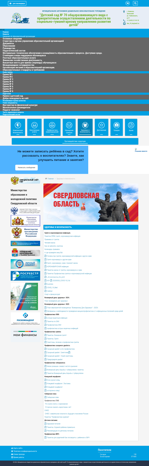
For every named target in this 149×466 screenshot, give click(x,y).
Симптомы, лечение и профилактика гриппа (63, 342)
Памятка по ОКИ (53, 321)
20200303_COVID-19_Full (61, 281)
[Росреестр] (25, 276)
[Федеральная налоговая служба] (25, 264)
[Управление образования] (25, 252)
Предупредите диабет (55, 359)
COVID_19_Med (52, 288)
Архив (131, 130)
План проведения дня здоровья (56, 301)
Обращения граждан (69, 131)
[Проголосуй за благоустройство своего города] (24, 296)
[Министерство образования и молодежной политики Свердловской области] (25, 221)
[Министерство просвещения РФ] (25, 232)
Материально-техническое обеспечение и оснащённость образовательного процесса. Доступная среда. (52, 53)
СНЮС (47, 410)
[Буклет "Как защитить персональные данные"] (25, 319)
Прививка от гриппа (52, 239)
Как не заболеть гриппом (54, 246)
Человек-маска (50, 243)
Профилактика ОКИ (54, 325)
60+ (48, 281)
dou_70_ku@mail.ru (133, 23)
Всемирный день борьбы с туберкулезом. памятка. (65, 370)
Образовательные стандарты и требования (23, 70)
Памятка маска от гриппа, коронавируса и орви (64, 270)
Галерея (117, 130)
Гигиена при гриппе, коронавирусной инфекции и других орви (69, 256)
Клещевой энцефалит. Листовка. (59, 383)
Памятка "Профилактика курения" (57, 417)
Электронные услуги (34, 131)
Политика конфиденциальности (25, 451)
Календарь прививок (52, 249)
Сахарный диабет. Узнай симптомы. (60, 356)
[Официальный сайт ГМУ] (25, 180)
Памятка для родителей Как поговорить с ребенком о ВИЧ (68, 437)
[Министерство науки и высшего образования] (25, 211)
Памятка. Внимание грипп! (56, 335)
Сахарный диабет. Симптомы (57, 352)
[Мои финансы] (25, 335)
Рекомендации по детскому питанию (60, 431)
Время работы (19, 457)
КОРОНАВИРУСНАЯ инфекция (58, 267)
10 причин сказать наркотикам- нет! (58, 407)
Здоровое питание (53, 424)
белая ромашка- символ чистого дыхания (62, 366)
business (50, 284)
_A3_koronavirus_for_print (56, 277)
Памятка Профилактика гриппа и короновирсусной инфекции (69, 274)
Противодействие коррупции (75, 141)
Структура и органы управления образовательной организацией (33, 41)
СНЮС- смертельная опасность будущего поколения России (66, 414)
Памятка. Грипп (52, 339)
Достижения (101, 130)
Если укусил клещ (53, 380)
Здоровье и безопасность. (85, 131)
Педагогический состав (11, 114)
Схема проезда (19, 454)
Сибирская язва (53, 397)
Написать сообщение (26, 167)
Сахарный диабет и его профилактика (61, 349)
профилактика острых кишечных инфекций (62, 328)
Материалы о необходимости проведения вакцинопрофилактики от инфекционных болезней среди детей (85, 311)
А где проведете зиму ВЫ (54, 253)
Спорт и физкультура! (52, 294)
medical (49, 291)
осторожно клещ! (53, 390)
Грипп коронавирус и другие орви (59, 260)
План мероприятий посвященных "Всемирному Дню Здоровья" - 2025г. (72, 308)
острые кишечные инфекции (57, 318)
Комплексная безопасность (18, 131)
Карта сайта (18, 448)
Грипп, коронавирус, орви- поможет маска (62, 263)
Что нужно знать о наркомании (56, 404)
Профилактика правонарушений (52, 131)
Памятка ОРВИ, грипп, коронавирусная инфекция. (63, 236)
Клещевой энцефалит (55, 387)
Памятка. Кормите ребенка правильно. (61, 427)
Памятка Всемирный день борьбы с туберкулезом (65, 373)
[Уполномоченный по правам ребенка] (25, 243)
